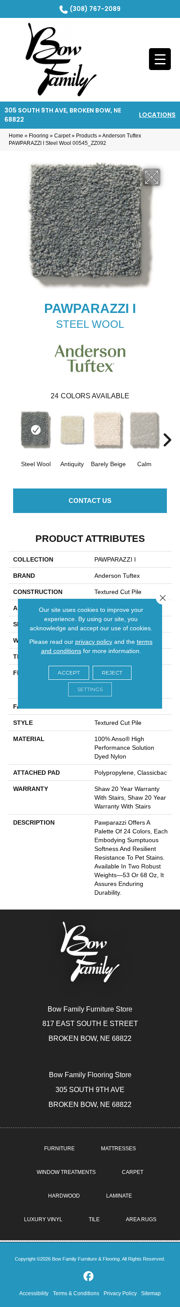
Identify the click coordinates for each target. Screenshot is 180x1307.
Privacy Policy (120, 1293)
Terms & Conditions (76, 1293)
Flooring (38, 136)
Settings (90, 689)
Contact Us (90, 500)
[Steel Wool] (35, 430)
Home (16, 136)
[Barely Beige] (108, 430)
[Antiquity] (72, 430)
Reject (112, 672)
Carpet (62, 136)
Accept (69, 672)
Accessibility (33, 1293)
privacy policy (93, 641)
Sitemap (151, 1293)
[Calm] (144, 430)
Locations (157, 114)
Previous (13, 426)
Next (166, 426)
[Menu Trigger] (160, 59)
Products (86, 136)
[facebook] (89, 1276)
